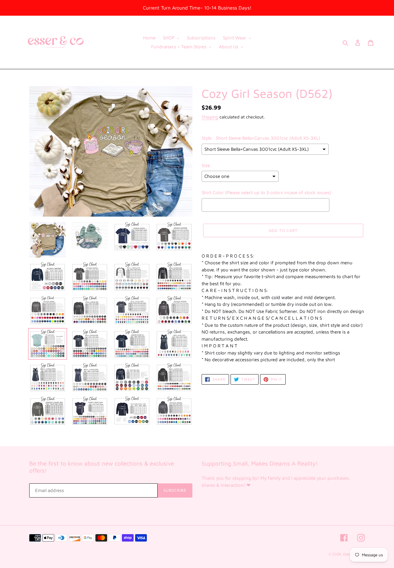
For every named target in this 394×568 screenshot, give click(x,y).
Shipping (210, 116)
